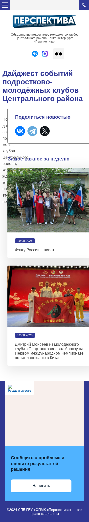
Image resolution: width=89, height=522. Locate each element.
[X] (45, 131)
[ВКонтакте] (20, 131)
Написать (41, 486)
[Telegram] (32, 131)
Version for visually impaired (58, 53)
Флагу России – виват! (35, 250)
